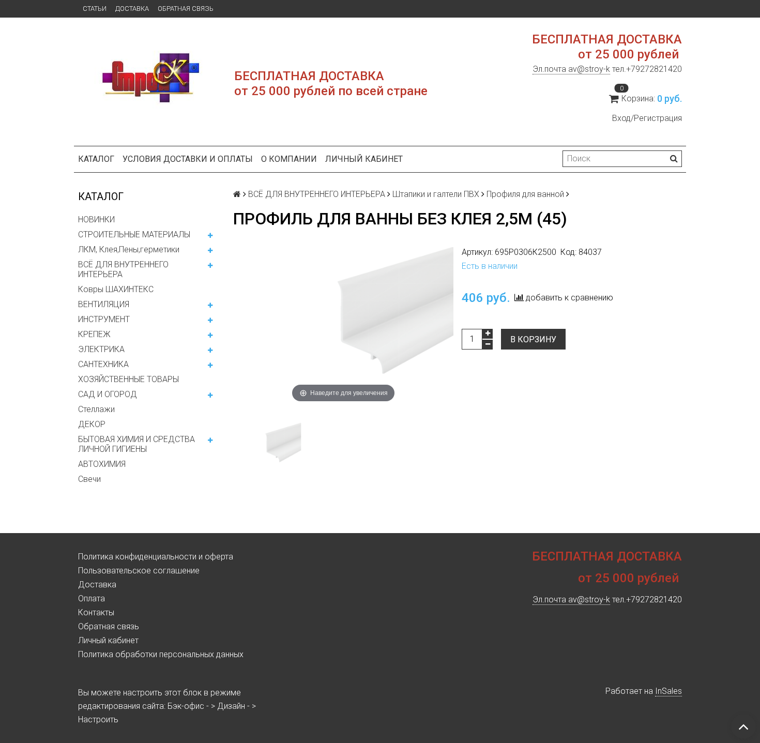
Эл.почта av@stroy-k (571, 69)
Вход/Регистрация (647, 118)
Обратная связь (186, 8)
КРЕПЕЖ (94, 334)
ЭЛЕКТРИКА (101, 349)
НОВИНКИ (96, 219)
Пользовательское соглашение (139, 570)
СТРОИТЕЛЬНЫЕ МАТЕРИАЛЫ (134, 234)
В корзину (533, 339)
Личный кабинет (364, 159)
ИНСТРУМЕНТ (104, 319)
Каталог (96, 159)
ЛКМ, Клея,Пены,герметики (128, 249)
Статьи (95, 8)
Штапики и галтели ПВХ (435, 194)
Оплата (91, 598)
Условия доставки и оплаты (188, 159)
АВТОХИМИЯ (102, 464)
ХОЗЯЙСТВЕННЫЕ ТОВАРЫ (128, 379)
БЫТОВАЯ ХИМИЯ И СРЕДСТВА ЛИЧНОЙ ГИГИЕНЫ (136, 444)
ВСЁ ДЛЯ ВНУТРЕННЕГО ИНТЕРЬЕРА (123, 269)
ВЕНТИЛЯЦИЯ (103, 304)
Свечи (89, 479)
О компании (289, 159)
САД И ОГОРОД (107, 394)
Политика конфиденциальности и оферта (155, 557)
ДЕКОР (91, 424)
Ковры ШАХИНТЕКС (116, 289)
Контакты (96, 612)
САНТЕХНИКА (103, 364)
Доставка (132, 8)
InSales (668, 691)
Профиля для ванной (525, 194)
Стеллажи (96, 409)
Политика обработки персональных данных (161, 654)
